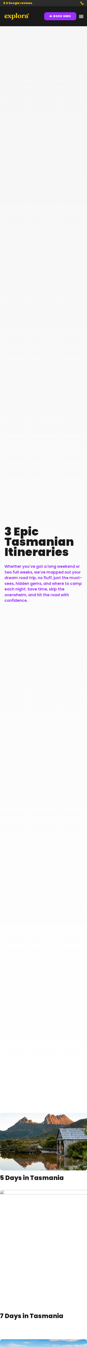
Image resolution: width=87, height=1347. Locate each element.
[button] (81, 16)
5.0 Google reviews (17, 3)
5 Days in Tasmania (32, 1178)
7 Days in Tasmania (31, 1316)
